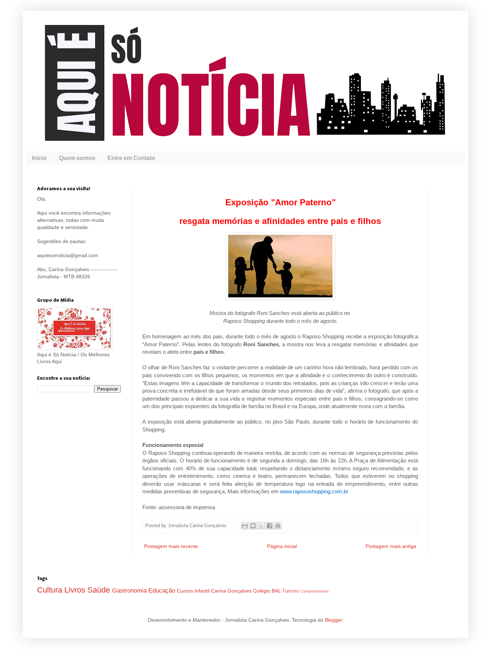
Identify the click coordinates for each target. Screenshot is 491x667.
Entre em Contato (131, 158)
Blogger (333, 620)
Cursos (185, 591)
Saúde (99, 589)
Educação (162, 590)
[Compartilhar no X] (261, 525)
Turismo (291, 591)
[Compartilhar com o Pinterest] (277, 525)
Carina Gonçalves (232, 591)
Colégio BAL (267, 591)
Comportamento (314, 591)
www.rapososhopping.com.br (314, 491)
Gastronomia (130, 590)
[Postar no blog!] (253, 525)
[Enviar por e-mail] (244, 525)
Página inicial (282, 546)
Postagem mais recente (171, 546)
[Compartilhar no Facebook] (269, 525)
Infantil (202, 591)
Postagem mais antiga (391, 546)
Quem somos (77, 158)
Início (39, 158)
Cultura (50, 589)
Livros (75, 589)
